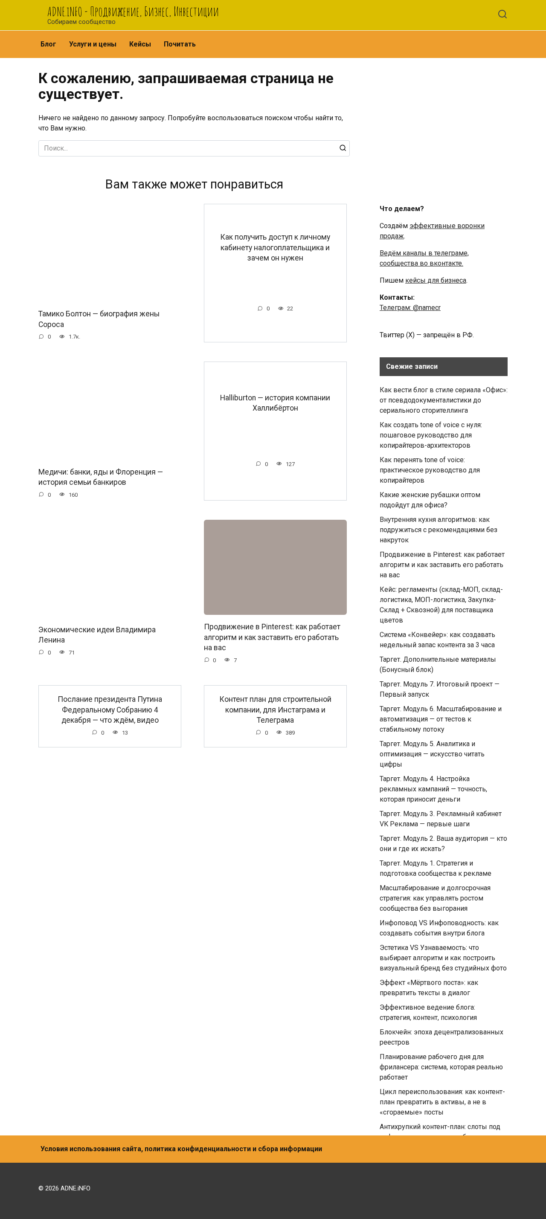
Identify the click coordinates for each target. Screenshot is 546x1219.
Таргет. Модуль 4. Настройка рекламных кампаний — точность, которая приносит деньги (433, 789)
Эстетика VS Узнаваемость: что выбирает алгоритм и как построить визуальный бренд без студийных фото (443, 958)
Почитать (180, 44)
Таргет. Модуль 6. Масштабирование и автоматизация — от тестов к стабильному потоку (441, 719)
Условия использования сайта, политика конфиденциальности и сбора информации (181, 1149)
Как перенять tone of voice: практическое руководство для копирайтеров (430, 470)
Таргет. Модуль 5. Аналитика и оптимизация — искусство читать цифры (432, 754)
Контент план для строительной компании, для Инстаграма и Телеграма (275, 709)
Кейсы (140, 44)
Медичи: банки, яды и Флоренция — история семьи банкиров (100, 476)
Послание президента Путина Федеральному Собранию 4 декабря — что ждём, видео (110, 709)
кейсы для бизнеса (435, 280)
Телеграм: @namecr (410, 308)
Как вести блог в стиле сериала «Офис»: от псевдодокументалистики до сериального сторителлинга (444, 400)
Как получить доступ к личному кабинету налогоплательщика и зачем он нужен (275, 247)
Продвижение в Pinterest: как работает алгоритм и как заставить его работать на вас (272, 637)
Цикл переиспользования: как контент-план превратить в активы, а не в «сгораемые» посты (442, 1102)
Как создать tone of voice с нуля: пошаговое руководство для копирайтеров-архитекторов (431, 435)
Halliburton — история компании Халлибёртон (275, 402)
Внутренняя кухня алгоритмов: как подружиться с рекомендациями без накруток (438, 529)
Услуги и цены (92, 44)
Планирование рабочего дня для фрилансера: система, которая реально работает (441, 1067)
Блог (48, 44)
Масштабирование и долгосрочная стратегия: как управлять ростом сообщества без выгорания (435, 898)
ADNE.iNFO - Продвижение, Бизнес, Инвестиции (133, 11)
